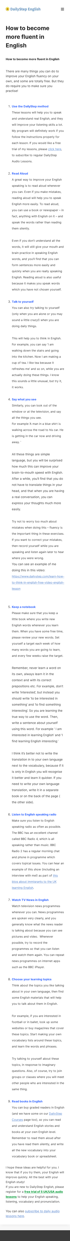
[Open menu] (62, 9)
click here (54, 149)
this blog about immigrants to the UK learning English (35, 881)
